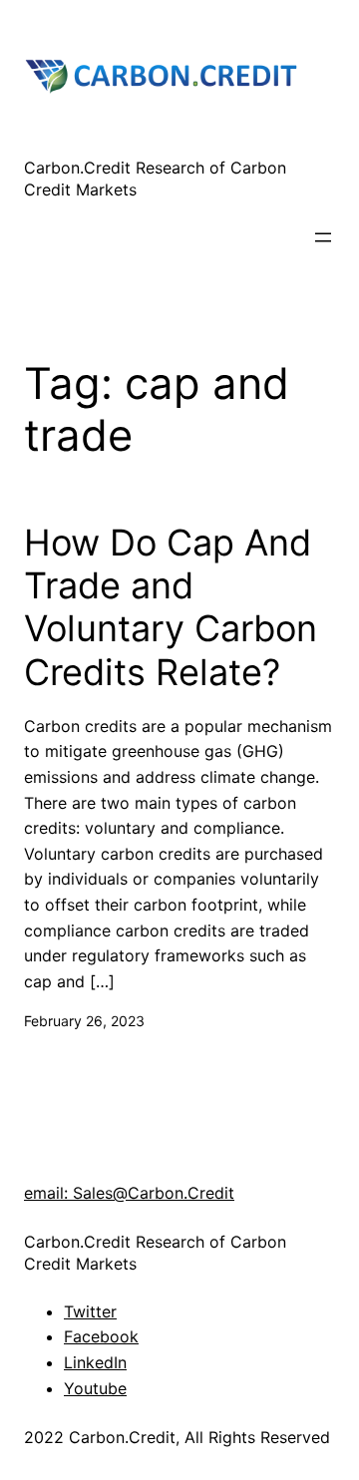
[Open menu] (323, 237)
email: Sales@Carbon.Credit (129, 1193)
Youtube (95, 1388)
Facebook (101, 1336)
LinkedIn (95, 1362)
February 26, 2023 (84, 1020)
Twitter (90, 1311)
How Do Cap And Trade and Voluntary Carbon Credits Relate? (170, 608)
